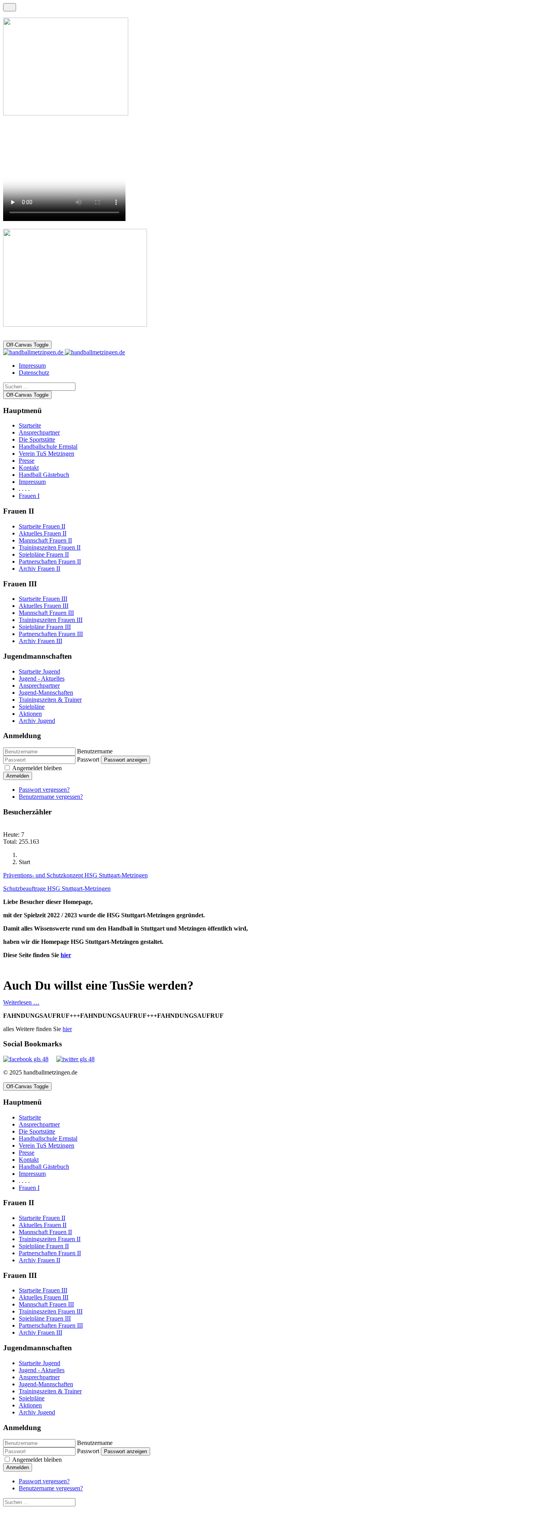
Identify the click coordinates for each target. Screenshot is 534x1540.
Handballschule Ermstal (48, 446)
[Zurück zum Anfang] (9, 7)
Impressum (32, 481)
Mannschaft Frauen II (45, 540)
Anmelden (17, 776)
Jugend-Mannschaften (46, 692)
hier (66, 955)
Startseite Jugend (39, 671)
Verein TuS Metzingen (46, 453)
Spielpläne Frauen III (45, 627)
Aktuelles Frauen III (43, 605)
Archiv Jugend (37, 720)
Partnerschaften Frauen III (51, 634)
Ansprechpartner (39, 432)
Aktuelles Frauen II (42, 533)
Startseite (30, 425)
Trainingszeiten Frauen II (50, 547)
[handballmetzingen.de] (64, 352)
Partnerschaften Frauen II (50, 561)
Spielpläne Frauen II (44, 554)
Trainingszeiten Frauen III (50, 619)
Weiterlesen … (21, 1002)
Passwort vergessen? (44, 789)
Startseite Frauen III (43, 598)
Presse (26, 460)
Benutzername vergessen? (51, 796)
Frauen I (29, 495)
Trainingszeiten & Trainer (50, 699)
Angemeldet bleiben (37, 768)
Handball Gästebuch (44, 474)
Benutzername (95, 751)
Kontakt (29, 467)
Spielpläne (32, 706)
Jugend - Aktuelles (42, 678)
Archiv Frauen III (40, 641)
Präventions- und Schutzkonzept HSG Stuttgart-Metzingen (75, 875)
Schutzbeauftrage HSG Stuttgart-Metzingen (57, 888)
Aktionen (30, 713)
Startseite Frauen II (42, 526)
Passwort (88, 759)
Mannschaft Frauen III (46, 612)
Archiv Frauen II (39, 568)
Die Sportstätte (37, 439)
